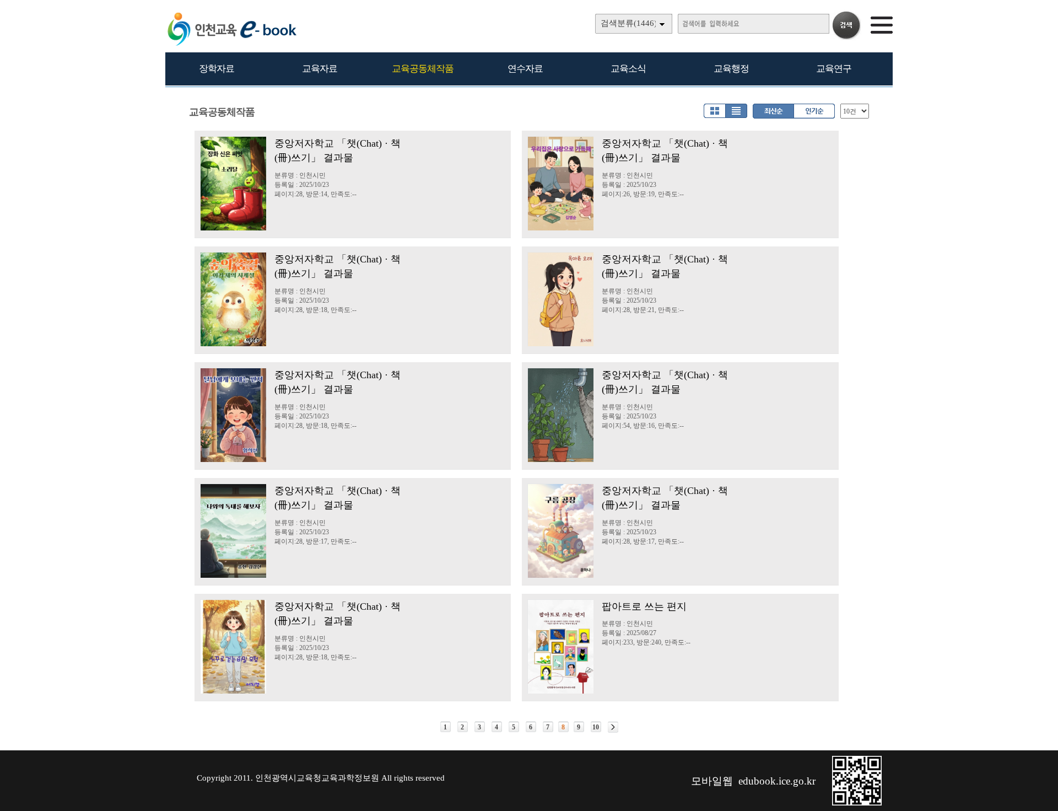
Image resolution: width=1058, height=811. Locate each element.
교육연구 (833, 68)
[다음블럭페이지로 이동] (613, 727)
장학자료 (216, 68)
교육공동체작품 (423, 68)
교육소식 (628, 68)
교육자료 (319, 68)
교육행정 (731, 68)
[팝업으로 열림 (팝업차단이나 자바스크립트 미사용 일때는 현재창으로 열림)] (857, 803)
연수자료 (525, 68)
